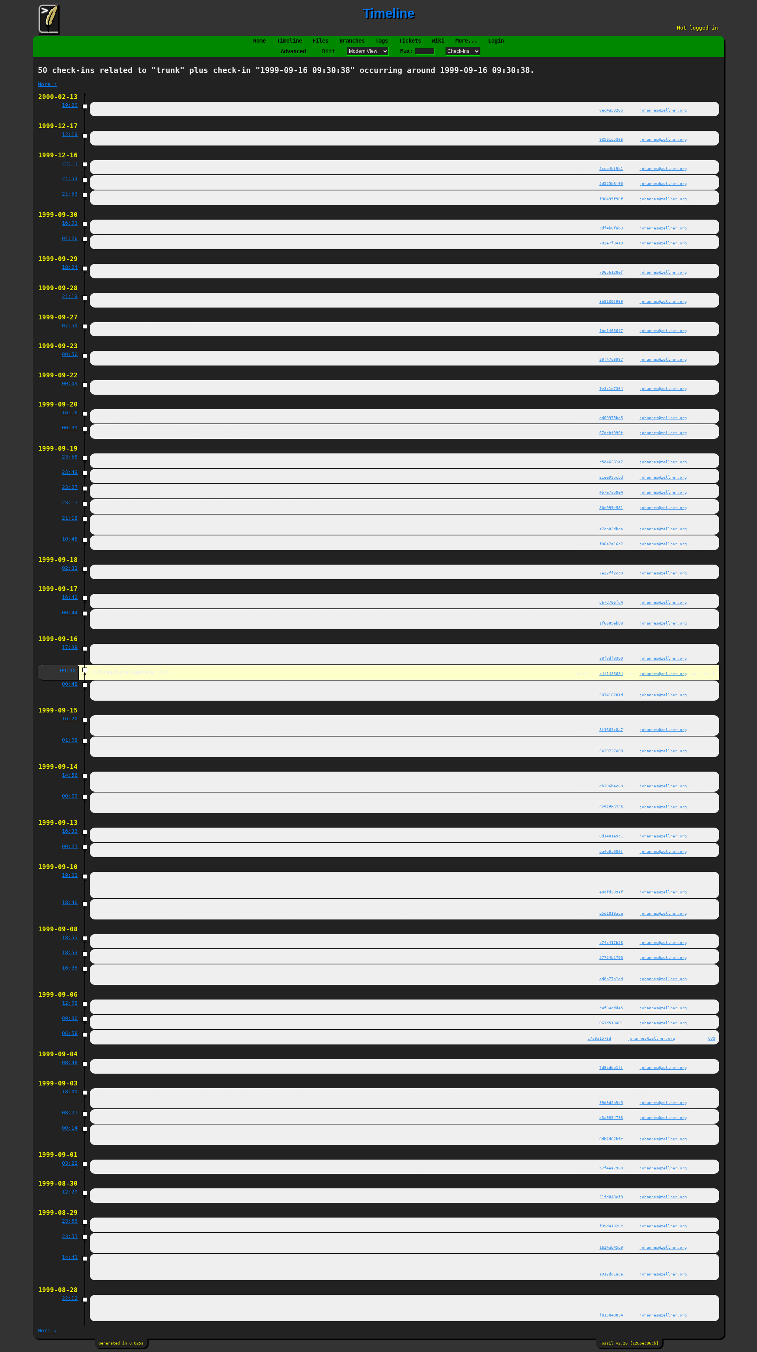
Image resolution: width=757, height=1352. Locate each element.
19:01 (70, 875)
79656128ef (611, 272)
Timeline (289, 40)
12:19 (70, 134)
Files (320, 40)
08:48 (70, 1062)
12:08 (70, 1003)
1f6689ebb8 (611, 623)
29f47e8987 (611, 359)
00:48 (70, 684)
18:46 (70, 902)
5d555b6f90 (611, 183)
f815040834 (611, 1315)
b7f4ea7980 (611, 1168)
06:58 (70, 1033)
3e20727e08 (611, 750)
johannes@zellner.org (663, 110)
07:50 (70, 325)
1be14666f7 (611, 330)
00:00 (70, 796)
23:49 (70, 472)
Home (259, 40)
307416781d (611, 694)
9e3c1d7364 (611, 388)
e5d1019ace (611, 913)
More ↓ (47, 1330)
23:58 (70, 457)
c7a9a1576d (599, 1038)
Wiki (438, 40)
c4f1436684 (611, 673)
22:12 (70, 1298)
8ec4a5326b (611, 110)
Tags (381, 40)
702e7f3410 (611, 243)
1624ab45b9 (611, 1247)
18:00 (70, 1092)
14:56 (70, 775)
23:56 (70, 1221)
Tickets (410, 40)
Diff (328, 51)
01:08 (70, 740)
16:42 (70, 597)
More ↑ (47, 84)
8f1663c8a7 (611, 729)
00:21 (70, 846)
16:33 (70, 831)
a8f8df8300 (611, 658)
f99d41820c (611, 1225)
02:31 (70, 568)
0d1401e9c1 (611, 836)
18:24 (70, 267)
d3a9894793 (611, 1117)
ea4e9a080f (611, 851)
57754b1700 (611, 957)
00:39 (70, 428)
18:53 (70, 952)
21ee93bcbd (611, 477)
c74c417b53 (611, 942)
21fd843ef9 (611, 1196)
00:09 (70, 383)
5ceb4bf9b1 (611, 168)
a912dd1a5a (611, 1274)
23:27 (70, 487)
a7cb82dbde (611, 528)
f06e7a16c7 (611, 543)
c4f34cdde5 (611, 1007)
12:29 (70, 1192)
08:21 (70, 1112)
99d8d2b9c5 (611, 1102)
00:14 (70, 1128)
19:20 (70, 105)
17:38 (70, 647)
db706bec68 (611, 785)
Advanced (293, 51)
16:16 (70, 413)
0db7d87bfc (611, 1138)
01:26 (70, 238)
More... (466, 40)
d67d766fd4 (611, 602)
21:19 (70, 296)
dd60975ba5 (611, 417)
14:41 (70, 1257)
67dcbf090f (611, 432)
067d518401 (611, 1022)
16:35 (70, 968)
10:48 (70, 539)
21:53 (70, 178)
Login (496, 40)
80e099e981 (611, 507)
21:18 (70, 518)
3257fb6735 (611, 806)
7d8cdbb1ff (611, 1067)
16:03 (70, 223)
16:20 (70, 719)
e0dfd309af (611, 892)
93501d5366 (611, 139)
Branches (352, 40)
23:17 (70, 502)
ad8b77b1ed (611, 978)
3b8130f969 (611, 301)
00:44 (70, 612)
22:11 (70, 163)
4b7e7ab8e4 (611, 492)
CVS (711, 1038)
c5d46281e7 (611, 461)
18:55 (70, 937)
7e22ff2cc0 (611, 573)
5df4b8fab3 (611, 228)
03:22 (70, 1163)
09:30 (68, 670)
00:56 (70, 354)
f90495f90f (611, 198)
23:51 (70, 1236)
